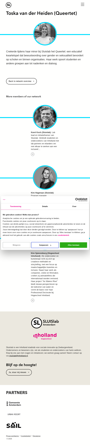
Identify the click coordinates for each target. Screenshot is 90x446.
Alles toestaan (73, 245)
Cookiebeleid (26, 436)
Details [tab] (45, 206)
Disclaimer (37, 436)
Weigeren (16, 245)
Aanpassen (43, 245)
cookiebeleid (63, 235)
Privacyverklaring (12, 436)
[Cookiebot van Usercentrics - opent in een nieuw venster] (77, 199)
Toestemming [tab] (15, 206)
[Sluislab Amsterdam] (45, 5)
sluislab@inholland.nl (18, 356)
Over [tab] (74, 206)
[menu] (82, 4)
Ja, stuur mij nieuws (17, 372)
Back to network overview (20, 81)
